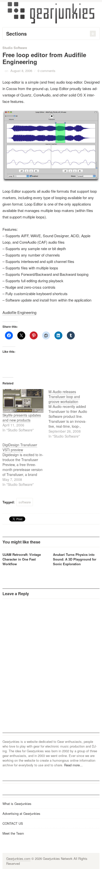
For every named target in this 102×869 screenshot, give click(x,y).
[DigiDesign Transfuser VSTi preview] (25, 464)
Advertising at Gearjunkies (21, 813)
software (25, 502)
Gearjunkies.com (18, 858)
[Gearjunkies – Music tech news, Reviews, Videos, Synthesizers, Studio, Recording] (51, 12)
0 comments (46, 70)
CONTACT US (12, 823)
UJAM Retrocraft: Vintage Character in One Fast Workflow (21, 559)
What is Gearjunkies (16, 803)
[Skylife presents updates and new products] (23, 401)
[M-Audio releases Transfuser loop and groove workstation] (72, 414)
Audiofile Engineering (19, 312)
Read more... (73, 765)
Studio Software (14, 47)
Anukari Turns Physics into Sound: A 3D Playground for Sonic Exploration (74, 559)
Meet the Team (13, 833)
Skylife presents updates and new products (21, 418)
